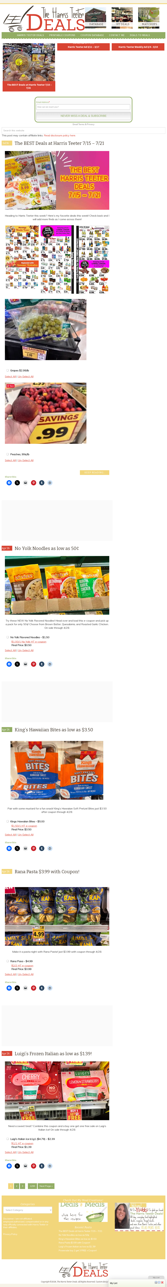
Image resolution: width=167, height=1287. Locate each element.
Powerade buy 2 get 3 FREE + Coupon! (78, 1250)
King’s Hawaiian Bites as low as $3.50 (54, 729)
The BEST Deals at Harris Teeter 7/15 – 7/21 (29, 86)
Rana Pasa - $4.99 (21, 961)
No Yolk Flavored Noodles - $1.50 (29, 637)
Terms (81, 124)
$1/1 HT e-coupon (22, 1143)
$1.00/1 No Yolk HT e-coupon (28, 641)
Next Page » (46, 1186)
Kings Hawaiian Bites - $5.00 (27, 821)
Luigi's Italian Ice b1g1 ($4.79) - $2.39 (32, 1139)
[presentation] (113, 260)
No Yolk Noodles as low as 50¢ (47, 548)
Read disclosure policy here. (60, 135)
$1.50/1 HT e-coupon (24, 825)
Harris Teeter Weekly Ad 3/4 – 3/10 (138, 46)
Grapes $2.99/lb (19, 370)
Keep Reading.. (94, 472)
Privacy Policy (10, 1234)
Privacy (90, 124)
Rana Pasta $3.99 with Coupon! (47, 871)
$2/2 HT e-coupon (22, 965)
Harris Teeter (39, 1224)
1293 (32, 1186)
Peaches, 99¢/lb (19, 454)
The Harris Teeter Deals (44, 19)
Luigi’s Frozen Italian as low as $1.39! (53, 1053)
